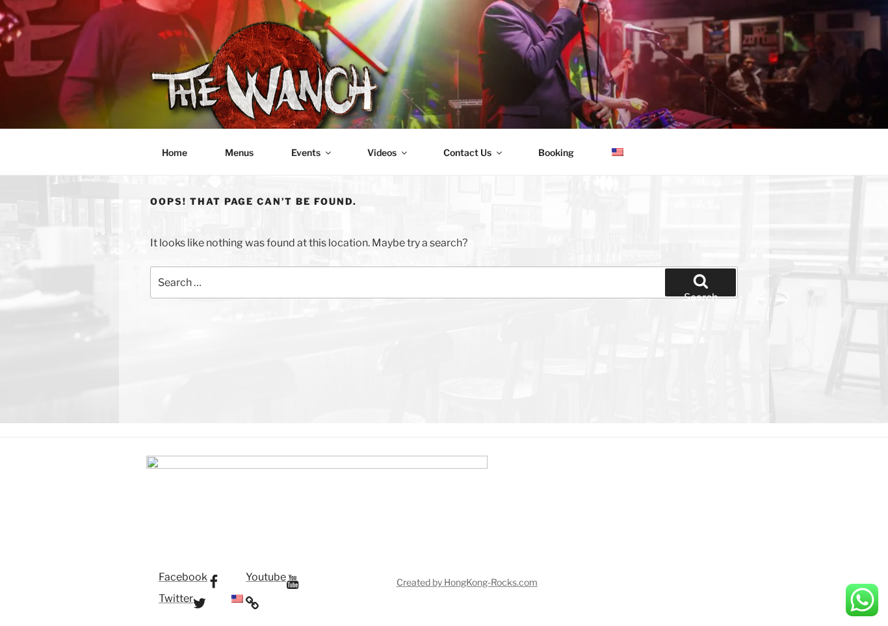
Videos (382, 152)
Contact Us (467, 152)
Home (174, 152)
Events (305, 152)
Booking (556, 152)
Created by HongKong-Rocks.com (467, 582)
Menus (239, 152)
